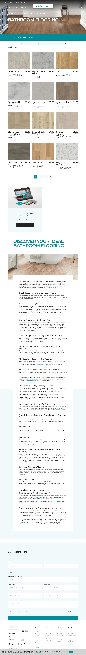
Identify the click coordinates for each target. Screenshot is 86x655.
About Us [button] (23, 7)
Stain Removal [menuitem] (59, 631)
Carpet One (10, 13)
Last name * (46, 562)
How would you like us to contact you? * (16, 576)
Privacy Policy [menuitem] (71, 644)
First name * (10, 562)
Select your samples (23, 225)
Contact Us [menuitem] (70, 638)
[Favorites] (79, 7)
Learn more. (38, 652)
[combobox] (42, 43)
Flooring (17, 13)
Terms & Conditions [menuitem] (70, 641)
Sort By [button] (22, 47)
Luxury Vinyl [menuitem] (37, 633)
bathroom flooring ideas (33, 380)
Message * (10, 599)
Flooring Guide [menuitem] (59, 635)
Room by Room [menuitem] (71, 633)
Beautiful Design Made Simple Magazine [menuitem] (49, 637)
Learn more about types (42, 364)
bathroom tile (46, 363)
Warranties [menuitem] (58, 641)
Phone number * (11, 584)
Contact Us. (32, 37)
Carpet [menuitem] (35, 638)
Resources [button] (15, 7)
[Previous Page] (31, 176)
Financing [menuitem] (36, 647)
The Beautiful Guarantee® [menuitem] (59, 638)
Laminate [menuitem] (36, 640)
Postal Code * (11, 592)
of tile (49, 364)
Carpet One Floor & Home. (18, 647)
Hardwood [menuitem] (36, 635)
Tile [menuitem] (35, 642)
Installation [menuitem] (59, 644)
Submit (43, 618)
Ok (71, 651)
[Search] (65, 43)
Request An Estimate (70, 7)
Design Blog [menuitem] (48, 640)
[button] (76, 7)
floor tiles (38, 497)
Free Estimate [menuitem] (37, 645)
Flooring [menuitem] (36, 631)
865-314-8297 (24, 2)
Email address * (47, 584)
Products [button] (7, 7)
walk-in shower (58, 501)
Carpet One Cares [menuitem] (72, 635)
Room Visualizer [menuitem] (49, 631)
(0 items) (81, 7)
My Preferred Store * (48, 592)
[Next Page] (54, 176)
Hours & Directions (61, 7)
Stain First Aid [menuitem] (59, 633)
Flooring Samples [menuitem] (49, 633)
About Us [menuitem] (70, 631)
